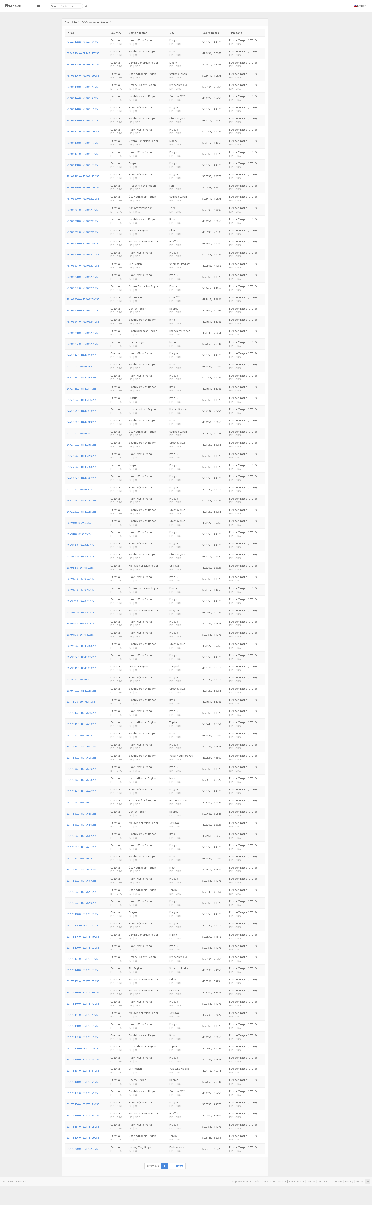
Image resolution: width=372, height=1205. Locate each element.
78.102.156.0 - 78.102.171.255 (83, 120)
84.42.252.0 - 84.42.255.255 (81, 511)
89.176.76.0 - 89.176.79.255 (81, 869)
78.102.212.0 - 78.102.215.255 (83, 232)
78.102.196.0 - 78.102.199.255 (83, 187)
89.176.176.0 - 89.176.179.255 (83, 1104)
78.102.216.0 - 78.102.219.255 (83, 243)
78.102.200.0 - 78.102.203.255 (83, 198)
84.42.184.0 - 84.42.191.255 (81, 433)
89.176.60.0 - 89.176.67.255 (81, 836)
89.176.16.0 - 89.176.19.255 (81, 724)
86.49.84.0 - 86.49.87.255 (80, 623)
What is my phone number (270, 1181)
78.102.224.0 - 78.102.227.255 (83, 265)
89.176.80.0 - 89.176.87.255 (81, 880)
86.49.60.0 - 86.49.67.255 (80, 579)
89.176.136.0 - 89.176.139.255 (83, 992)
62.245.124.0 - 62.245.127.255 (83, 53)
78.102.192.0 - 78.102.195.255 (83, 176)
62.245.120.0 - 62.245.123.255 (83, 42)
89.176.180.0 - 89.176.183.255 (83, 1115)
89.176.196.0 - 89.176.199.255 (83, 1137)
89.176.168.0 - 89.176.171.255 (83, 1082)
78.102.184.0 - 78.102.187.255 (83, 154)
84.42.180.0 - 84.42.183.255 (81, 422)
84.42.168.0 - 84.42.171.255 (81, 388)
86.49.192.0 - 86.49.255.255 (81, 690)
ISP (320, 1181)
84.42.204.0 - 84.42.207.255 (81, 478)
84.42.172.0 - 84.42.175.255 (81, 400)
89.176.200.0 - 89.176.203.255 (83, 1149)
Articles (311, 1181)
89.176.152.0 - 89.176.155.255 (83, 1037)
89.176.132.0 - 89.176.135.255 (83, 981)
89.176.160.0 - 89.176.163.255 (83, 1059)
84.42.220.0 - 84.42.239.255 (81, 489)
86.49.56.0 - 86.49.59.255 (80, 567)
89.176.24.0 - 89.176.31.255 (81, 746)
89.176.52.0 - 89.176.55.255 (81, 813)
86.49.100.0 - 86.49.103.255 (81, 646)
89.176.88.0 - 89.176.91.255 (81, 892)
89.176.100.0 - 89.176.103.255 (83, 914)
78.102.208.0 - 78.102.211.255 (83, 221)
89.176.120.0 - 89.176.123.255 (83, 947)
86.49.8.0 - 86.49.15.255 (79, 534)
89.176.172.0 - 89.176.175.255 (83, 1093)
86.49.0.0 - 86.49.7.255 (79, 523)
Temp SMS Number (241, 1181)
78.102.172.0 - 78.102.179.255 (83, 131)
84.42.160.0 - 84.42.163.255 (81, 366)
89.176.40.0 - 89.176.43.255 (81, 780)
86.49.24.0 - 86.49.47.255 (80, 545)
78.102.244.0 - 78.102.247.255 (83, 321)
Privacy (349, 1181)
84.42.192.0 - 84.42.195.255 (81, 444)
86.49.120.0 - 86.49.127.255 (81, 679)
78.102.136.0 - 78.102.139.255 (83, 75)
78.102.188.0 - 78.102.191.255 (83, 165)
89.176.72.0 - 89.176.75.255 (81, 858)
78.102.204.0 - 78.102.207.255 (83, 210)
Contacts (337, 1181)
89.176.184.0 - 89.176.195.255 (83, 1126)
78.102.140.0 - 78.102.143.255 (83, 87)
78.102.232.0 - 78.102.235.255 (83, 288)
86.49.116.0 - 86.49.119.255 (81, 668)
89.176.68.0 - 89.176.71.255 (81, 847)
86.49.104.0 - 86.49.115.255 (81, 657)
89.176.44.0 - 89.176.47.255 (81, 791)
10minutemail (296, 1181)
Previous (153, 1166)
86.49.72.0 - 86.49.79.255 (80, 601)
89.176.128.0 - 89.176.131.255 (83, 970)
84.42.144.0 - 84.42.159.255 (81, 355)
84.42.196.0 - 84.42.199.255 (81, 456)
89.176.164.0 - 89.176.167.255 (83, 1070)
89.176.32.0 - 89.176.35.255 (81, 757)
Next (179, 1166)
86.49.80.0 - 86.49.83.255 (80, 612)
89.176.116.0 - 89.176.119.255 (83, 936)
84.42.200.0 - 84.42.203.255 (81, 467)
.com (12, 5)
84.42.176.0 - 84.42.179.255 (81, 411)
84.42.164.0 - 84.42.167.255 (81, 377)
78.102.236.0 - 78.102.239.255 (83, 299)
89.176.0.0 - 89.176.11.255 (81, 701)
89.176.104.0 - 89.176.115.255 (83, 925)
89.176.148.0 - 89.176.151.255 (83, 1026)
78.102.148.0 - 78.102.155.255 (83, 109)
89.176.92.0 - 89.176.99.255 (81, 903)
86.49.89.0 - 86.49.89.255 (80, 634)
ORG (327, 1181)
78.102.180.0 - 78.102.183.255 (83, 142)
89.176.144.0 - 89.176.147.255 (83, 1015)
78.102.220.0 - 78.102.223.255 (83, 254)
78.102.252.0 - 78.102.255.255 (83, 344)
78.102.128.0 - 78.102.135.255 (83, 64)
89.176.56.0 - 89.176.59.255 (81, 824)
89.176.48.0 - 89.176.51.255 (81, 802)
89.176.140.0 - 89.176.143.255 (83, 1003)
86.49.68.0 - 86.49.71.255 (80, 590)
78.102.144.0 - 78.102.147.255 (83, 98)
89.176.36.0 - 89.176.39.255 (81, 769)
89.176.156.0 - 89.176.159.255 (83, 1048)
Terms (359, 1181)
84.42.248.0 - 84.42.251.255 (81, 500)
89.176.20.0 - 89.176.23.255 (81, 735)
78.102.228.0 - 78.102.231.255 (83, 277)
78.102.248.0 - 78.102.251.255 (83, 333)
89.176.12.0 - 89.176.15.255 (81, 713)
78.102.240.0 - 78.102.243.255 (83, 310)
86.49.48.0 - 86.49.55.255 (80, 556)
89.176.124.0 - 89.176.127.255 (83, 959)
